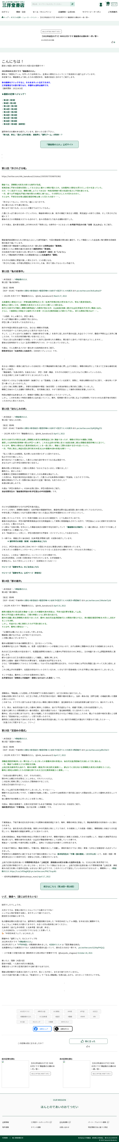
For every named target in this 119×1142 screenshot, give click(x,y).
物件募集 (5, 1127)
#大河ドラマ (24, 1011)
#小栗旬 (25, 290)
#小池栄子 (51, 290)
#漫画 (51, 1022)
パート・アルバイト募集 (97, 1122)
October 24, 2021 (85, 952)
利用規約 (5, 1138)
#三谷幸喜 (43, 1016)
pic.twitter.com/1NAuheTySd (98, 600)
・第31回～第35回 (9, 117)
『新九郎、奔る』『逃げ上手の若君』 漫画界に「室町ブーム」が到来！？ (32, 134)
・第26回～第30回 (9, 115)
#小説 (22, 1022)
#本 (94, 1016)
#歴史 (57, 1016)
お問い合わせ (64, 1127)
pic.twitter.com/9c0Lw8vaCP (89, 290)
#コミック (36, 1022)
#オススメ (65, 1022)
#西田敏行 (76, 600)
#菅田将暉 (42, 290)
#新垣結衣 (33, 290)
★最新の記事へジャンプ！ (14, 93)
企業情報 (5, 1122)
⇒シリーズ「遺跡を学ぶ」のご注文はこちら (20, 566)
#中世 (70, 1011)
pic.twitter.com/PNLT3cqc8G (43, 871)
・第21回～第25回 (9, 112)
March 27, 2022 (60, 295)
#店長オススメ (55, 944)
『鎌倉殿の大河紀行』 (75, 527)
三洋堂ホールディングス (40, 1122)
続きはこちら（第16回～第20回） (59, 886)
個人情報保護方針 (17, 1138)
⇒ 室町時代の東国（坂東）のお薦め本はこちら (24, 541)
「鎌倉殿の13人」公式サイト (59, 144)
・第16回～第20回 (9, 109)
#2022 (95, 1011)
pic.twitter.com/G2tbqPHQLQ (91, 947)
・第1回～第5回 (8, 100)
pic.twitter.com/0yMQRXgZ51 (89, 428)
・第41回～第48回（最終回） (14, 124)
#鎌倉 (70, 1016)
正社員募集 (64, 1122)
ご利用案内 (112, 11)
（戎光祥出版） (78, 854)
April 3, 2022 (59, 433)
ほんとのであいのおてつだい (51, 31)
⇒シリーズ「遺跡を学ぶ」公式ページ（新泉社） (22, 572)
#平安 (82, 1011)
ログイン (5, 11)
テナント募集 (36, 1127)
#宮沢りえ (60, 290)
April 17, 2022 (60, 755)
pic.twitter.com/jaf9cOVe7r (97, 749)
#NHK (83, 1016)
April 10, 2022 (60, 605)
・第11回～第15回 (9, 106)
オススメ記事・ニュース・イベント (24, 17)
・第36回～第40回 (9, 121)
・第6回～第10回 (9, 103)
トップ (6, 17)
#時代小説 (41, 1011)
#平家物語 (22, 944)
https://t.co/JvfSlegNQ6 (20, 871)
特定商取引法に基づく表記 (98, 1127)
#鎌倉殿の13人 (21, 279)
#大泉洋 (68, 290)
